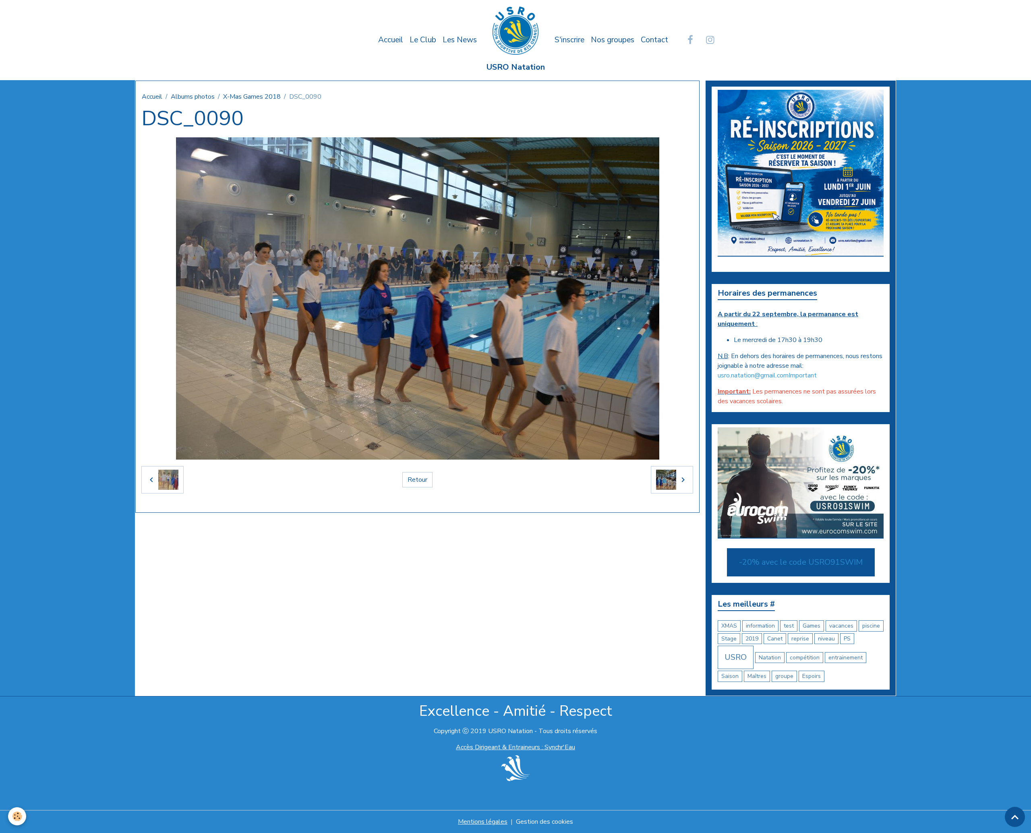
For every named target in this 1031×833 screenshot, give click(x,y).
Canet (775, 638)
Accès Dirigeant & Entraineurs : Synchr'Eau (515, 747)
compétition (805, 657)
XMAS (729, 626)
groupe (784, 676)
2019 (751, 638)
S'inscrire (569, 40)
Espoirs (811, 676)
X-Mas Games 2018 (252, 96)
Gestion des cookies (544, 821)
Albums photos (193, 96)
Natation (770, 657)
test (789, 626)
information (760, 626)
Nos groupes (612, 40)
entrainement (845, 657)
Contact (654, 40)
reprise (800, 638)
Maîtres (756, 676)
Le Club (423, 40)
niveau (826, 638)
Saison (730, 676)
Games (811, 626)
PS (847, 638)
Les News (460, 40)
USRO (736, 657)
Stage (729, 638)
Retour (417, 479)
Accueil (390, 40)
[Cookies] (17, 816)
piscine (871, 626)
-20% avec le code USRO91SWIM (801, 562)
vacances (841, 626)
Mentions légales (482, 821)
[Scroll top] (1015, 817)
